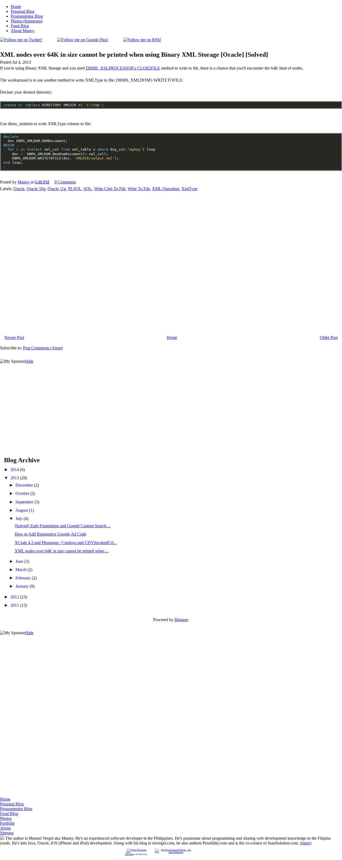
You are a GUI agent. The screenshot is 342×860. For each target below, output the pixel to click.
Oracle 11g (57, 188)
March (21, 569)
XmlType (189, 188)
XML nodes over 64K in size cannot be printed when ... (62, 551)
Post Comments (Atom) (43, 348)
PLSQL (74, 188)
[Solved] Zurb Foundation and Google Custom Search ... (63, 525)
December (24, 485)
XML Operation (165, 188)
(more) (305, 843)
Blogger (181, 619)
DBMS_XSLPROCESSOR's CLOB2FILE (123, 68)
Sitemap (7, 833)
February (23, 578)
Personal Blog (22, 11)
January (22, 586)
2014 (15, 469)
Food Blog (20, 26)
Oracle (19, 188)
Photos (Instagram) (26, 21)
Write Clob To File (110, 188)
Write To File (139, 188)
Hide (29, 361)
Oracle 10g (36, 188)
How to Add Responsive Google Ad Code (50, 534)
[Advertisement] (40, 397)
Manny (24, 182)
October (22, 493)
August (22, 510)
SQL (88, 188)
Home (16, 6)
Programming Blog (27, 16)
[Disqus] (171, 262)
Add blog (129, 854)
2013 (15, 478)
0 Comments (65, 182)
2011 (15, 605)
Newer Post (14, 337)
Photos (5, 818)
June (19, 561)
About (5, 828)
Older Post (329, 337)
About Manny (22, 30)
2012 (15, 597)
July (19, 518)
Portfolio (7, 823)
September (24, 502)
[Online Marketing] (136, 850)
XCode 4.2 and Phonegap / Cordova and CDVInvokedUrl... (66, 542)
